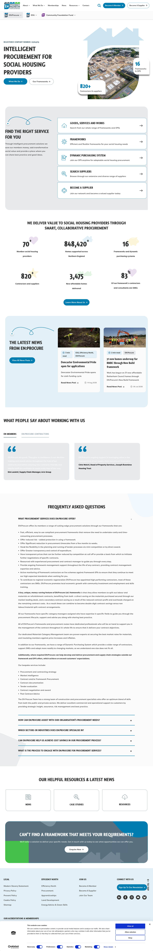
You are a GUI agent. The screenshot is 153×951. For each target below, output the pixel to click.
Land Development (50, 900)
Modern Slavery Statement (16, 886)
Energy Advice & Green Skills (54, 905)
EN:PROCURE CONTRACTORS (35, 433)
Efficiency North (48, 886)
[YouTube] (138, 897)
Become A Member (87, 886)
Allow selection (130, 932)
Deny (130, 938)
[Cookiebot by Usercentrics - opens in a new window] (13, 947)
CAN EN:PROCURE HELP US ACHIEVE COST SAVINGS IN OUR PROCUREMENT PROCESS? (59, 740)
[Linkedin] (119, 897)
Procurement (47, 890)
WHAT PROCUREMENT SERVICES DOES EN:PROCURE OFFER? (46, 518)
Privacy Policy (10, 890)
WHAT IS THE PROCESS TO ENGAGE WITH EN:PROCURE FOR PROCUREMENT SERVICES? (59, 750)
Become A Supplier (87, 890)
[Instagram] (132, 897)
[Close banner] (150, 924)
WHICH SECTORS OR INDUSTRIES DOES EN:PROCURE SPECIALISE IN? (51, 730)
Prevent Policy (10, 895)
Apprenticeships (48, 895)
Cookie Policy (10, 900)
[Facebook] (125, 897)
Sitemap (7, 905)
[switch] (60, 947)
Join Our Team (86, 895)
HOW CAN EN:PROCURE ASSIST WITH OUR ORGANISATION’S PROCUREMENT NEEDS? (59, 719)
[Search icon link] (99, 5)
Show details (108, 947)
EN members (10, 433)
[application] (20, 15)
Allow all (130, 926)
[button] (76, 519)
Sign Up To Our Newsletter (131, 887)
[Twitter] (144, 897)
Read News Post (68, 382)
